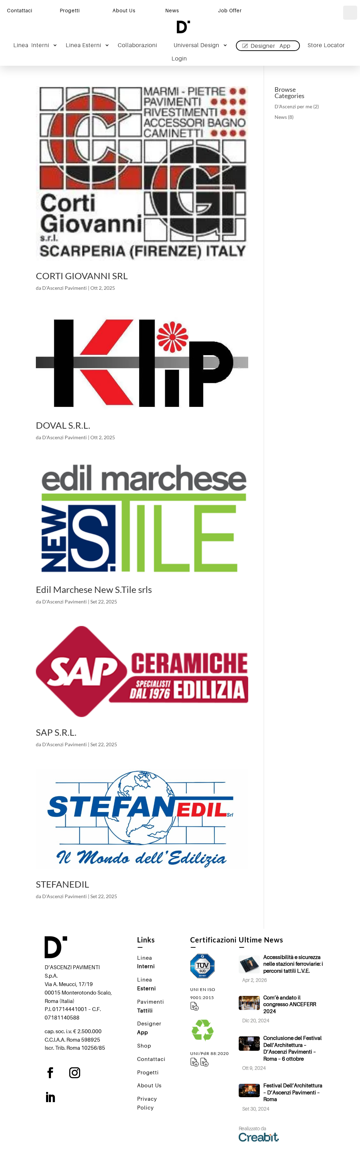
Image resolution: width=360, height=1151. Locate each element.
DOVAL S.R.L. (63, 425)
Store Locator (326, 46)
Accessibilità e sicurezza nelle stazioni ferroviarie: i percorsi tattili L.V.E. (293, 964)
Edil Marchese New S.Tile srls (94, 589)
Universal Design (196, 46)
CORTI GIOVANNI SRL (82, 275)
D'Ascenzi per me (293, 106)
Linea (31, 46)
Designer (270, 45)
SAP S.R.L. (56, 732)
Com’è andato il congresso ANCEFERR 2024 (289, 1004)
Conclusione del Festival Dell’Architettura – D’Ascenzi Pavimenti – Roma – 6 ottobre (292, 1048)
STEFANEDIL (62, 884)
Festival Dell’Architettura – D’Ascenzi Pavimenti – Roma (292, 1092)
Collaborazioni (137, 46)
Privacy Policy (147, 1103)
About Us (123, 10)
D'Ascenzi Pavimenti (64, 288)
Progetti (70, 10)
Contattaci (19, 10)
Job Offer (230, 10)
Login (179, 59)
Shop (144, 1045)
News (281, 117)
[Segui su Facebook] (55, 1073)
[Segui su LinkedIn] (55, 1097)
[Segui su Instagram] (80, 1073)
